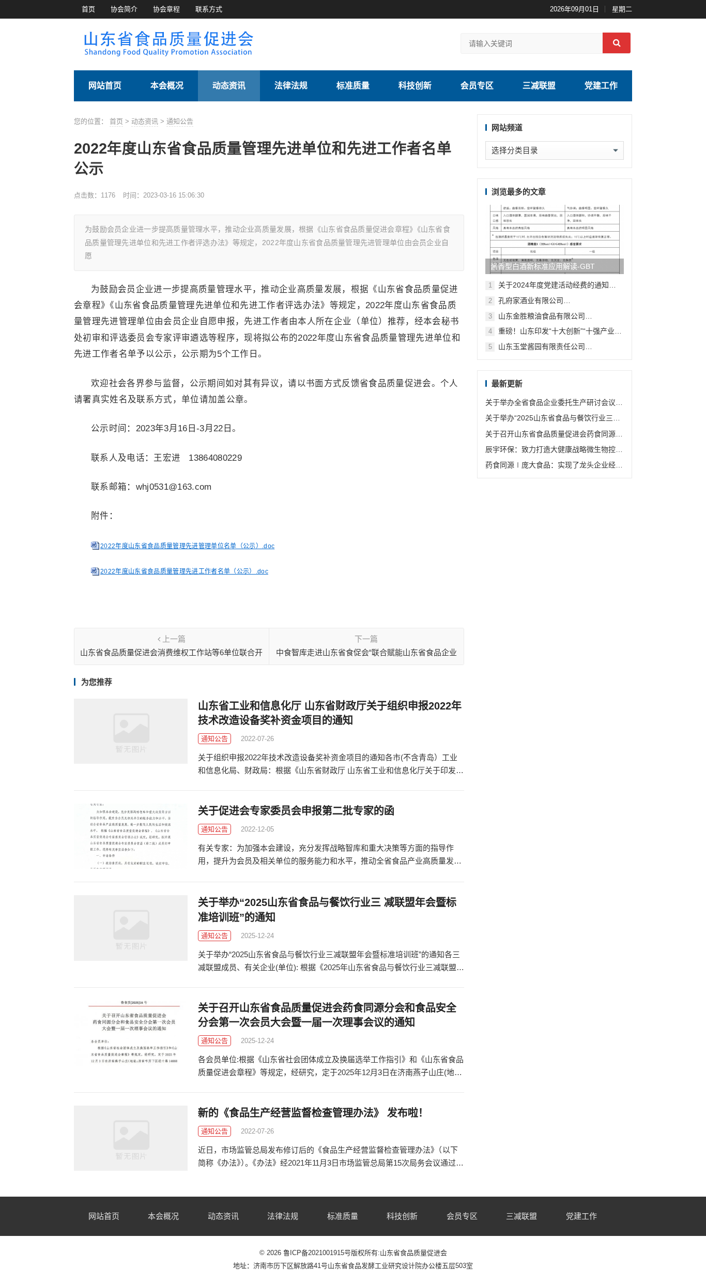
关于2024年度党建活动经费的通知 (553, 285)
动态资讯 (228, 85)
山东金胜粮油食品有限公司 (541, 316)
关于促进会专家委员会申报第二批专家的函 (296, 811)
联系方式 (208, 9)
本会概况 (166, 85)
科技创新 (415, 85)
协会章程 (166, 9)
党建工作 (601, 85)
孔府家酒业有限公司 (530, 300)
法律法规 (291, 85)
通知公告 (179, 121)
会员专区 (477, 85)
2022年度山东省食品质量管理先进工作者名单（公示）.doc (184, 571)
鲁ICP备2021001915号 (317, 1253)
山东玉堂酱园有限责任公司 (541, 346)
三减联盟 (539, 85)
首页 (88, 9)
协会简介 (124, 9)
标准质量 (353, 85)
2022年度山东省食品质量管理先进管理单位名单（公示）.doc (187, 546)
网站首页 (104, 85)
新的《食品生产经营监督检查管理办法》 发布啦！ (313, 1113)
